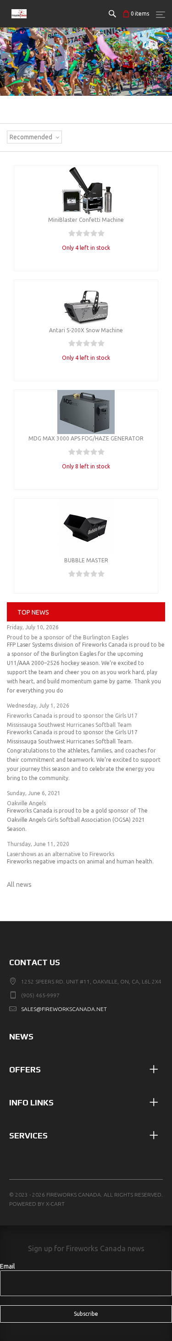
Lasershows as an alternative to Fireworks (60, 854)
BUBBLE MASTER (86, 560)
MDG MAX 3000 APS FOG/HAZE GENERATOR (86, 438)
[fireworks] (19, 23)
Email (7, 1266)
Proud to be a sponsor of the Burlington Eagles (67, 637)
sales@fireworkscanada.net (64, 1009)
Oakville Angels (26, 803)
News (21, 1036)
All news (19, 884)
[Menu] (160, 14)
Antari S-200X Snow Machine (86, 330)
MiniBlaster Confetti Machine (86, 220)
